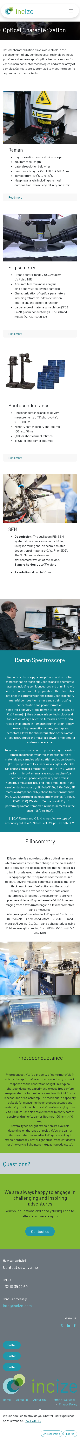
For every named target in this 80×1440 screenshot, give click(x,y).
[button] (40, 1409)
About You (40, 1399)
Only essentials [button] (51, 1433)
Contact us (40, 1231)
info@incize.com (17, 1305)
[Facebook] (75, 1325)
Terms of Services (64, 1399)
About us (22, 1399)
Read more (15, 197)
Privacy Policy (68, 1404)
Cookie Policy (33, 1421)
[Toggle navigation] (71, 10)
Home (7, 1399)
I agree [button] (70, 1433)
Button (12, 1345)
